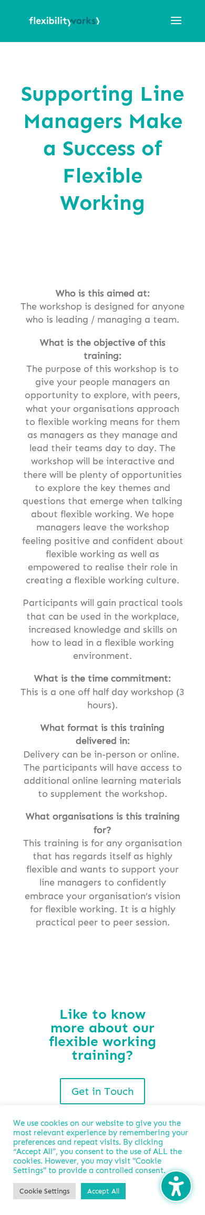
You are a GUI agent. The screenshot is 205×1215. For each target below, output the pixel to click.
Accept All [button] (103, 1191)
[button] (176, 27)
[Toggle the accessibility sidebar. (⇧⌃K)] (176, 1186)
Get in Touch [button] (102, 1091)
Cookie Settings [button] (44, 1191)
